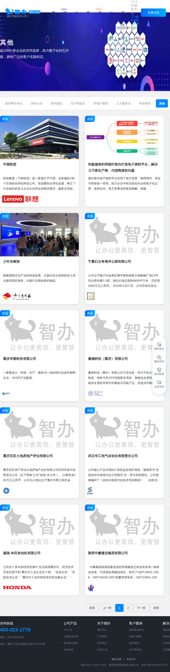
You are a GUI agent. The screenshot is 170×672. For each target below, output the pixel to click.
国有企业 (36, 103)
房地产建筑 (101, 103)
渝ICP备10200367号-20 (154, 665)
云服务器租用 (71, 636)
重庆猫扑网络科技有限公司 (124, 665)
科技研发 (145, 103)
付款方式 (102, 649)
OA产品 (68, 629)
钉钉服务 (69, 649)
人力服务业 (123, 103)
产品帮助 (102, 636)
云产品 (76, 25)
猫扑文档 (118, 659)
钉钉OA (131, 659)
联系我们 (102, 643)
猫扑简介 (102, 629)
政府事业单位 (14, 103)
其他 (162, 103)
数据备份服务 (71, 643)
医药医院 (56, 103)
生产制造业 (78, 103)
